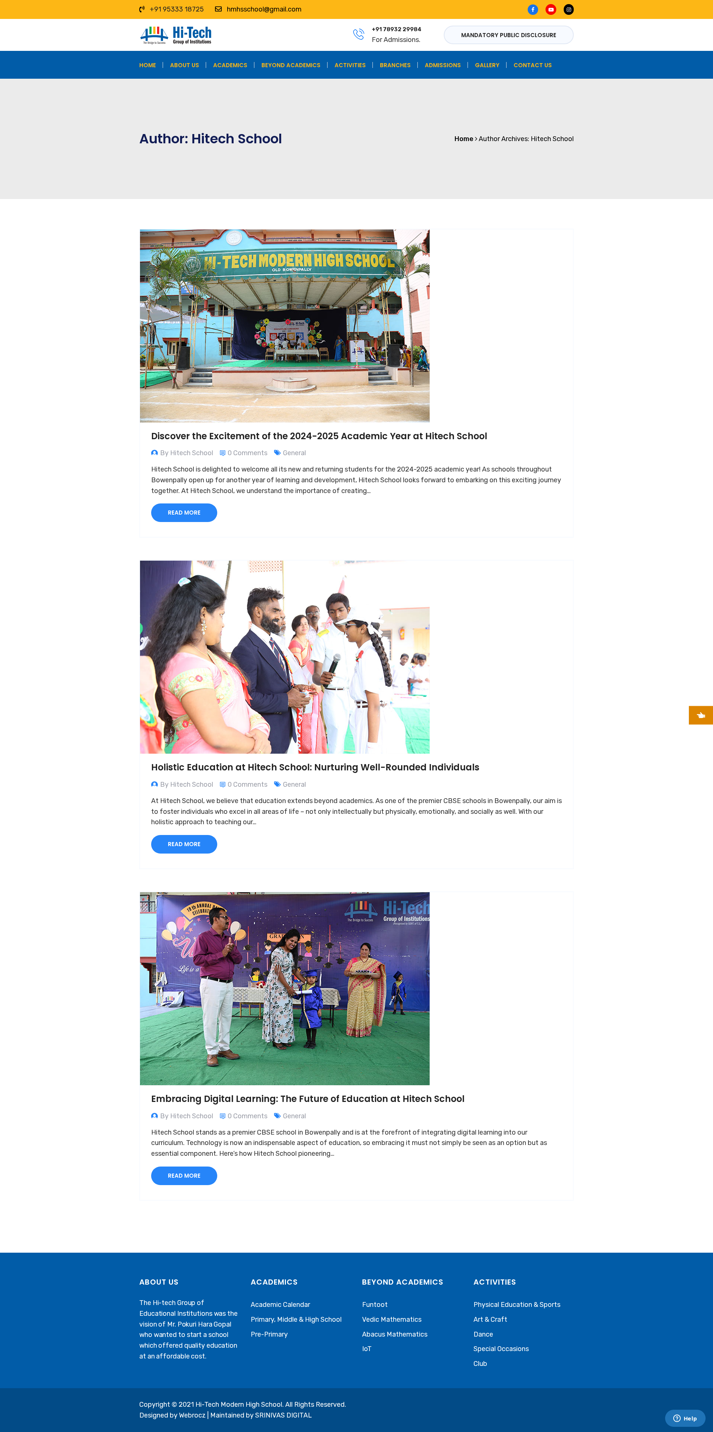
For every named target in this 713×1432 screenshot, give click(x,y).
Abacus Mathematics (394, 1334)
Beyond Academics (290, 65)
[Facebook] (535, 9)
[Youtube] (551, 9)
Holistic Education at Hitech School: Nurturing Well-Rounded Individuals (315, 767)
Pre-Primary (269, 1334)
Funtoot (375, 1305)
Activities (350, 65)
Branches (395, 65)
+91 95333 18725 (177, 9)
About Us (184, 65)
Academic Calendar (280, 1305)
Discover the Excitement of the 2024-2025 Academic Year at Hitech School (319, 436)
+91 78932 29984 (396, 29)
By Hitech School (186, 453)
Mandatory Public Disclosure (508, 35)
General (294, 453)
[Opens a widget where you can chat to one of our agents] (685, 1419)
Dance (483, 1334)
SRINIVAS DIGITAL (283, 1415)
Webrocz (193, 1415)
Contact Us (533, 65)
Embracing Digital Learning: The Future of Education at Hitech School (308, 1099)
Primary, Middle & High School (296, 1319)
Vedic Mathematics (391, 1319)
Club (480, 1364)
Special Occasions (501, 1349)
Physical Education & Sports (516, 1305)
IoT (367, 1349)
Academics (230, 65)
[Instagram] (567, 9)
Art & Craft (490, 1319)
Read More (184, 512)
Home (147, 65)
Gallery (487, 65)
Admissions (443, 65)
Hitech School (552, 139)
